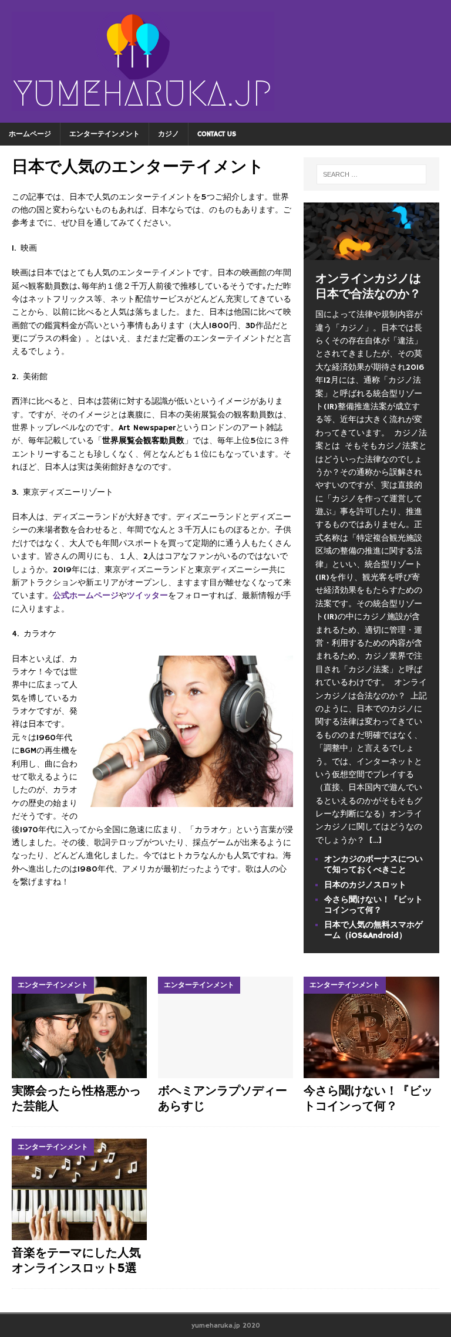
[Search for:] (371, 174)
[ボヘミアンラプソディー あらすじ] (225, 1027)
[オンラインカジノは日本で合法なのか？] (371, 253)
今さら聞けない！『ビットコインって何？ (373, 905)
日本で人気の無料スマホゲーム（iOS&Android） (373, 930)
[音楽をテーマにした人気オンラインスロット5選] (79, 1189)
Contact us (216, 134)
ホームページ (30, 134)
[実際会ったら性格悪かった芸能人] (79, 1027)
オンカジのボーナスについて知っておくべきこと (373, 864)
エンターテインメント (104, 134)
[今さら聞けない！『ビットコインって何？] (371, 1027)
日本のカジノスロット (365, 885)
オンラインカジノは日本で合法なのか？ (368, 287)
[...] (375, 840)
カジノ (168, 134)
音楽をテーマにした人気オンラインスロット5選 (76, 1261)
